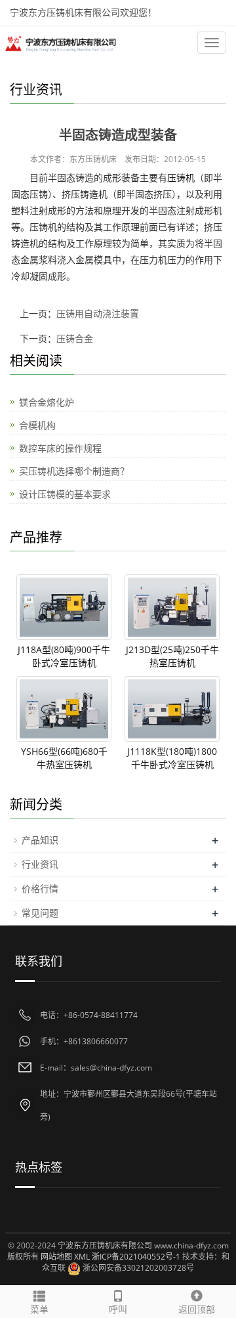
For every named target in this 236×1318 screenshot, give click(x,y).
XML (82, 1256)
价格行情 (40, 888)
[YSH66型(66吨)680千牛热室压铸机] (63, 709)
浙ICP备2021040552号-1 (136, 1256)
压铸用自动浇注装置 (97, 313)
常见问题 (40, 912)
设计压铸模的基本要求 (65, 494)
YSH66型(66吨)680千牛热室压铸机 (64, 758)
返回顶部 (196, 1309)
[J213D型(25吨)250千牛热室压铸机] (172, 607)
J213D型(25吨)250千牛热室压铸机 (172, 656)
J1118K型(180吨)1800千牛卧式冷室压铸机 (172, 758)
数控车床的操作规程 (60, 448)
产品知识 (40, 840)
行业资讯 (40, 864)
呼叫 (118, 1309)
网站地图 (56, 1256)
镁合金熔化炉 (46, 402)
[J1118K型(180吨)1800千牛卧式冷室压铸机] (172, 709)
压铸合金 (74, 338)
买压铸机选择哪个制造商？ (74, 471)
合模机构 (37, 425)
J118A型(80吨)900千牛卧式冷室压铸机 (64, 656)
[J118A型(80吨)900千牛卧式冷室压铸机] (63, 607)
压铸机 (181, 177)
